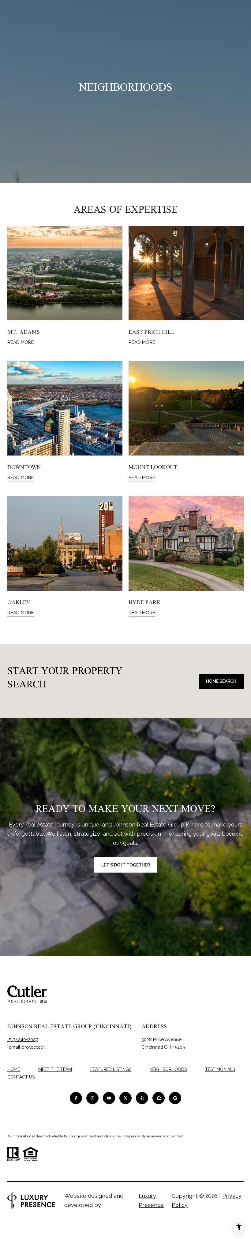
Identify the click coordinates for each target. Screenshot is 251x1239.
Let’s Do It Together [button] (125, 865)
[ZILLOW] (158, 1098)
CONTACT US (21, 1077)
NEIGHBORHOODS (168, 1069)
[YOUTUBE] (109, 1098)
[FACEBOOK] (76, 1098)
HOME (13, 1069)
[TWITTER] (125, 1098)
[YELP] (142, 1098)
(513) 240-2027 (22, 1039)
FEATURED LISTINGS (110, 1069)
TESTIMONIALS (220, 1069)
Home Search (221, 681)
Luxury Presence (151, 1200)
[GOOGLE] (175, 1098)
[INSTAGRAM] (92, 1098)
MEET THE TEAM (55, 1069)
